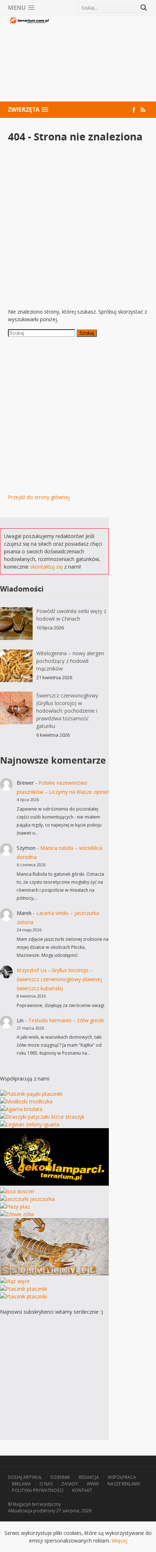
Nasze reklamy (123, 1484)
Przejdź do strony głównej (39, 497)
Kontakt (82, 1490)
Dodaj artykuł (25, 1477)
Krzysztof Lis (32, 970)
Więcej (119, 1540)
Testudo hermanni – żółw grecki (66, 1020)
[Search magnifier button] (144, 8)
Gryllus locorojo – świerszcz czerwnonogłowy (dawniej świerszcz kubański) (59, 979)
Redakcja (89, 1477)
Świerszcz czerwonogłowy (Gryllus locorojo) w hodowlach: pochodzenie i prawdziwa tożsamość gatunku (67, 710)
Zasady (69, 1484)
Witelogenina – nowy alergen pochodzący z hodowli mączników (70, 661)
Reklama (21, 1484)
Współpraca (122, 1477)
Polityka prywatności (37, 1490)
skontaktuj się (46, 566)
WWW (93, 1484)
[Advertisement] (99, 59)
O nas (46, 1484)
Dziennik (60, 1477)
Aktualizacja (20, 1511)
